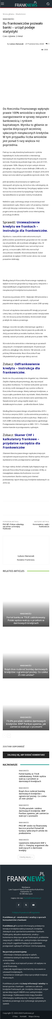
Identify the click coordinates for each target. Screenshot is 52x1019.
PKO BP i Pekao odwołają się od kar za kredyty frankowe (13, 526)
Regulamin (35, 912)
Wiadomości (21, 14)
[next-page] (9, 735)
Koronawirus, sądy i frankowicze (41, 525)
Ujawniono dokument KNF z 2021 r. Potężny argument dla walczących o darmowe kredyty (33, 846)
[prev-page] (4, 735)
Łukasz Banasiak (17, 44)
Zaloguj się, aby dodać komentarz (26, 754)
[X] (26, 905)
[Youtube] (33, 905)
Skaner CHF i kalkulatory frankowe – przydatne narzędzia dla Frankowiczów (21, 441)
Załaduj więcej (25, 857)
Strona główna (8, 14)
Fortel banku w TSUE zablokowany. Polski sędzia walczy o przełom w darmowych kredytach (26, 620)
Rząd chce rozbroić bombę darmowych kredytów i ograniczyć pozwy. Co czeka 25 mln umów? (26, 672)
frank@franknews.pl (32, 898)
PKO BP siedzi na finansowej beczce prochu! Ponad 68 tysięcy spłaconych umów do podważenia (33, 829)
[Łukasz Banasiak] (5, 44)
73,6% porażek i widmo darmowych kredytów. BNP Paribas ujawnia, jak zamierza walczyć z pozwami (26, 723)
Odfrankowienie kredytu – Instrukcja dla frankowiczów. (21, 368)
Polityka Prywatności (20, 912)
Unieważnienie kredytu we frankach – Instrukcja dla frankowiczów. (25, 226)
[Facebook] (18, 905)
